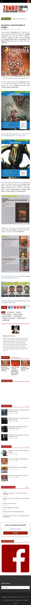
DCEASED (18, 312)
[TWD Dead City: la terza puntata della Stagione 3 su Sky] (4, 420)
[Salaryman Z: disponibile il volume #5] (4, 478)
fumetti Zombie (11, 302)
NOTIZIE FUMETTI (7, 316)
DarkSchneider (5, 29)
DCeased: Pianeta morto (20, 135)
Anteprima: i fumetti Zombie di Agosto (18, 459)
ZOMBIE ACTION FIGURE (8, 318)
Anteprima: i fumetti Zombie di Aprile (25, 369)
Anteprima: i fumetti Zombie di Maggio (5, 369)
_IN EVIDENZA (10, 312)
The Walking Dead (13, 228)
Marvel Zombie (4, 278)
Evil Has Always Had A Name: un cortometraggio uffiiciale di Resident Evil (16, 516)
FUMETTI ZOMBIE (6, 314)
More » (8, 19)
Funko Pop (16, 278)
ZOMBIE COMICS (21, 318)
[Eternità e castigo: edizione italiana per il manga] (4, 453)
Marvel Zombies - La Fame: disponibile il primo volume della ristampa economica (15, 371)
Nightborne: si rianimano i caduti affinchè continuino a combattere (15, 493)
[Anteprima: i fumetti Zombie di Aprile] (25, 363)
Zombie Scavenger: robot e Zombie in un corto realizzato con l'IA (16, 499)
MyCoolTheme (11, 600)
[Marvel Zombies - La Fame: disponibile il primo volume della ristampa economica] (15, 363)
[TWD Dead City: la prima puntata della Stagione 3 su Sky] (4, 437)
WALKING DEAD (18, 316)
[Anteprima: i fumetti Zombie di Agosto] (4, 461)
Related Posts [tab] (5, 357)
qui (15, 187)
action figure (13, 276)
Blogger (15, 603)
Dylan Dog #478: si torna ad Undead (17, 467)
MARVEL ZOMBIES (18, 314)
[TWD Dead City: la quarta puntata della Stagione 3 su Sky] (4, 412)
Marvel (17, 182)
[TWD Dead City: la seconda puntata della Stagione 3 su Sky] (4, 429)
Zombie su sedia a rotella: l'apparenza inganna (13, 511)
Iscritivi (15, 533)
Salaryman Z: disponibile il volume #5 (17, 475)
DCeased (27, 134)
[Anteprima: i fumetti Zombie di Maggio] (5, 363)
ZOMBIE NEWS (6, 320)
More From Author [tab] (15, 357)
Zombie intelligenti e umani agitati (10, 507)
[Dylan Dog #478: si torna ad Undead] (4, 469)
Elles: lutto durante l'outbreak (9, 503)
